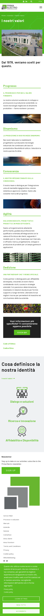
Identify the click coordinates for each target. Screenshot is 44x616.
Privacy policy (8, 589)
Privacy (6, 550)
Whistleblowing (9, 558)
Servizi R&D (8, 516)
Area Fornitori (8, 542)
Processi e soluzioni (11, 519)
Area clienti (7, 539)
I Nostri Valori (19, 15)
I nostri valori (7, 378)
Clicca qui (22, 332)
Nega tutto (21, 605)
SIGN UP (11, 470)
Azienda (10, 15)
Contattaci (7, 535)
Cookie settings (21, 599)
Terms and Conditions (12, 546)
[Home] (10, 7)
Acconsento (21, 611)
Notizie (6, 531)
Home (4, 15)
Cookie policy (8, 554)
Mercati (6, 523)
